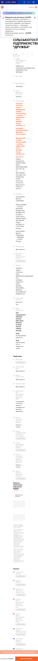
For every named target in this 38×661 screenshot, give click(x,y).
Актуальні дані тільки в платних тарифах (19, 652)
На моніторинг (27, 658)
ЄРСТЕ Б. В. (20, 157)
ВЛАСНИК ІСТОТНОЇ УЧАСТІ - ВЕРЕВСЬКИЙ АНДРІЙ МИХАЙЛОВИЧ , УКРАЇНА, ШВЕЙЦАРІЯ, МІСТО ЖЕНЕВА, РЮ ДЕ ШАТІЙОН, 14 (20, 114)
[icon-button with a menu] (36, 7)
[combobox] (16, 490)
